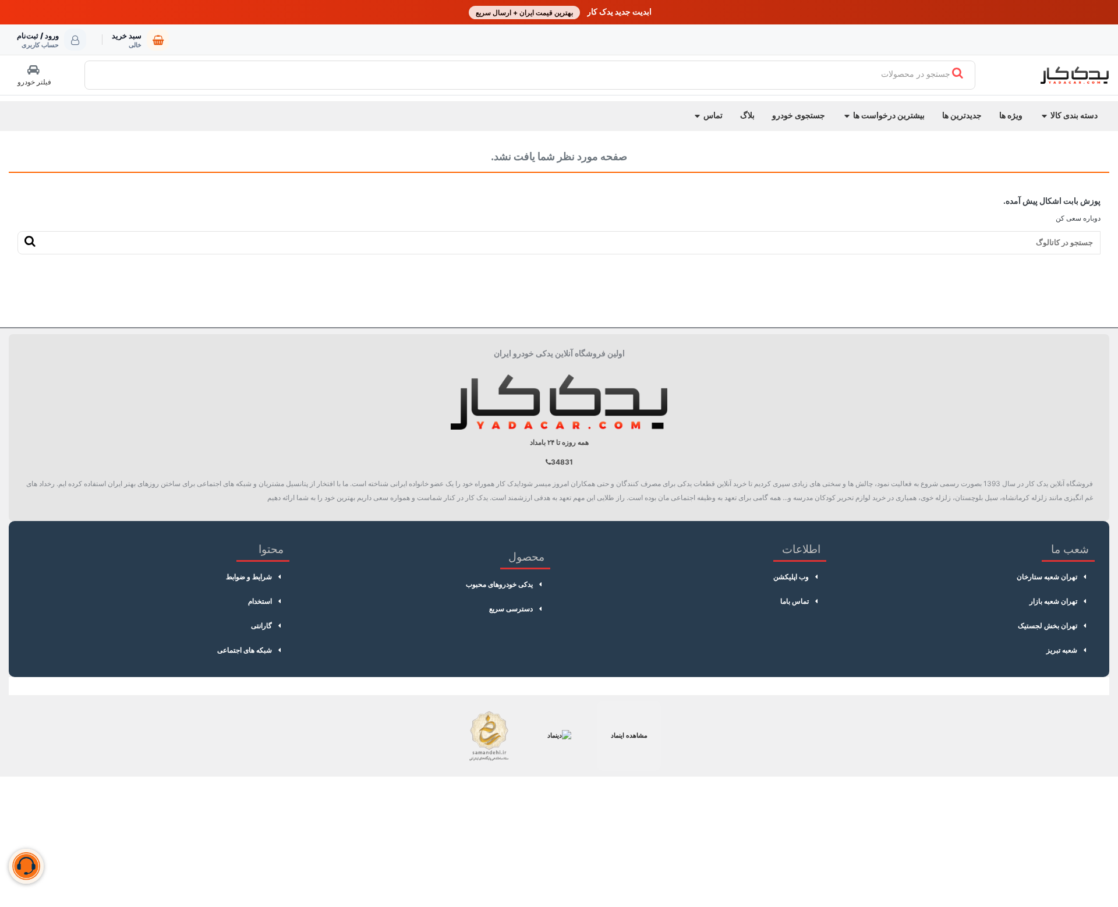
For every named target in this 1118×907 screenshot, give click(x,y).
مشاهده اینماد (629, 735)
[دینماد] (559, 736)
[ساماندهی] (489, 736)
